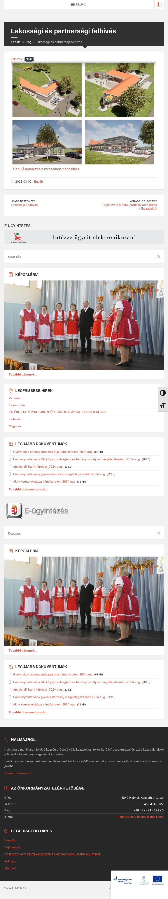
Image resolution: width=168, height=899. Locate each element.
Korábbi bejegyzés (143, 201)
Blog (28, 42)
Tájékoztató (17, 405)
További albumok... (23, 374)
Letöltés (29, 59)
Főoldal (16, 42)
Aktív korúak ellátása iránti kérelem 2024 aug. (44, 481)
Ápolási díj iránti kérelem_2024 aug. (38, 466)
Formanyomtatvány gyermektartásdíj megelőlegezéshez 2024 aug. (59, 474)
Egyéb (38, 181)
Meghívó (15, 426)
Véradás (14, 398)
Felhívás (16, 59)
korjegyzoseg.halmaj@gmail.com (141, 816)
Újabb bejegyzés (23, 201)
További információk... (19, 773)
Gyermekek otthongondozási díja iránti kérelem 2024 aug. (53, 451)
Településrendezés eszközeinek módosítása (45, 169)
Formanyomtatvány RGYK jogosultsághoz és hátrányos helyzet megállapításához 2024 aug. (77, 459)
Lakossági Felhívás (24, 204)
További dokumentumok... (28, 489)
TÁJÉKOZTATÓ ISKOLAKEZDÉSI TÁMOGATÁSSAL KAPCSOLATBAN (57, 412)
